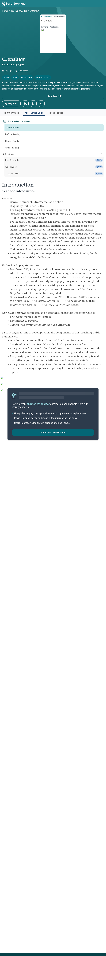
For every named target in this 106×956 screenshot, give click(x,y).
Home (5, 10)
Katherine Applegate (13, 64)
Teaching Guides (19, 10)
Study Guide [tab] (13, 113)
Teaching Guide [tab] (35, 113)
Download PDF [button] (55, 96)
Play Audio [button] (13, 103)
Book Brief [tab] (58, 113)
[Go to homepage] (14, 4)
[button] (25, 104)
